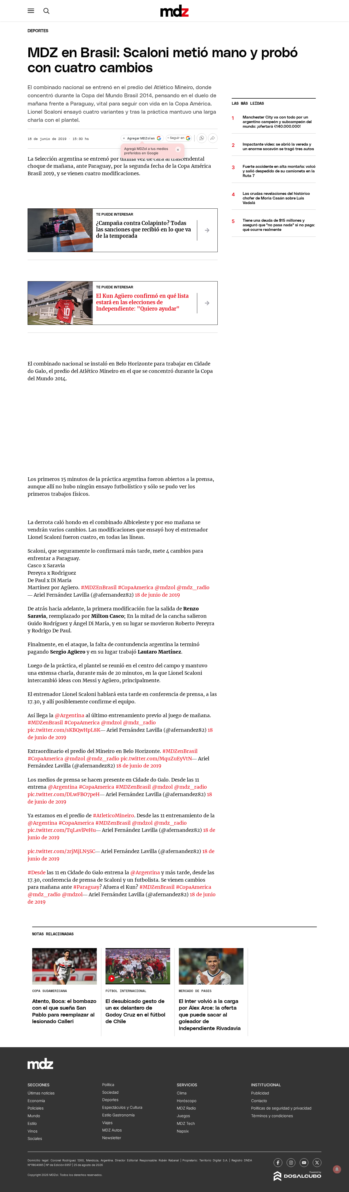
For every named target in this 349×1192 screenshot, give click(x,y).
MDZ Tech (186, 1123)
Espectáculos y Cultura (122, 1107)
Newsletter (111, 1138)
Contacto (259, 1101)
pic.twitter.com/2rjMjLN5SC (61, 851)
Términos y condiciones (272, 1116)
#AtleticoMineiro (113, 815)
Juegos (183, 1116)
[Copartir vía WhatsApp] (201, 138)
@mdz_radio (193, 587)
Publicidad (260, 1093)
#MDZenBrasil (45, 722)
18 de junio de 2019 (157, 595)
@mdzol (165, 587)
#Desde (36, 872)
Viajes (107, 1122)
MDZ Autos (112, 1130)
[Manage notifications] (337, 1169)
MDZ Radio (186, 1108)
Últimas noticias (41, 1093)
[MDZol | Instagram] (291, 1163)
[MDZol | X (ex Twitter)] (317, 1163)
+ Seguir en (175, 138)
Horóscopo (186, 1101)
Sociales (35, 1138)
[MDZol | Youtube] (304, 1163)
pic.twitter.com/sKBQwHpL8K (64, 730)
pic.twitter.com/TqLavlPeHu (62, 830)
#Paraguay (86, 887)
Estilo (32, 1123)
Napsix (183, 1131)
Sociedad (110, 1092)
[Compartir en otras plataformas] (213, 138)
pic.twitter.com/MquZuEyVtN (156, 759)
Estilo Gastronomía (118, 1115)
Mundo (34, 1116)
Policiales (36, 1108)
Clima (182, 1093)
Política (108, 1084)
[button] (31, 10)
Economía (36, 1101)
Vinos (33, 1131)
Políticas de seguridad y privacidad (281, 1108)
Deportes (38, 31)
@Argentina (69, 715)
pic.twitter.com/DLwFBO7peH (64, 794)
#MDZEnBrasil (99, 587)
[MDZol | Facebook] (278, 1163)
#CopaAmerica (135, 587)
